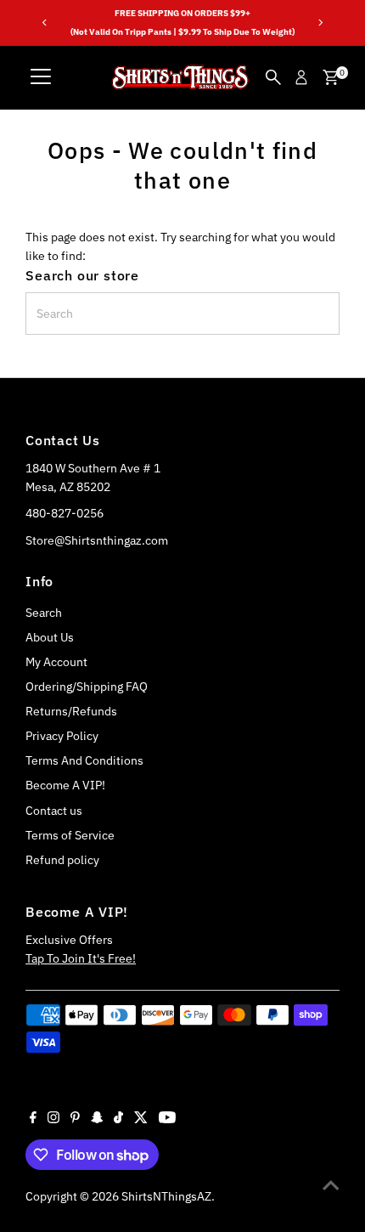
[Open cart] (331, 77)
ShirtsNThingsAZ (166, 1196)
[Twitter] (141, 1119)
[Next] (320, 22)
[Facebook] (33, 1119)
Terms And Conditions (84, 760)
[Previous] (44, 22)
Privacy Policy (61, 735)
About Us (49, 637)
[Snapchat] (97, 1119)
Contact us (53, 810)
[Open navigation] (40, 77)
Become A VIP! (65, 785)
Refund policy (62, 859)
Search (43, 612)
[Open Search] (273, 77)
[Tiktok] (118, 1119)
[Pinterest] (75, 1119)
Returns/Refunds (71, 711)
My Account (56, 662)
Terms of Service (70, 835)
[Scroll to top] (331, 1185)
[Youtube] (167, 1119)
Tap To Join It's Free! (80, 958)
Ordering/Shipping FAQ (86, 686)
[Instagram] (53, 1119)
